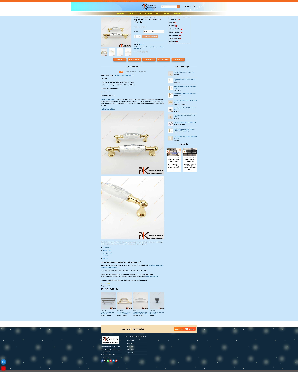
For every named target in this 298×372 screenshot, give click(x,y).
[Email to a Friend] (140, 52)
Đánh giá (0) (142, 71)
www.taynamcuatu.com (152, 276)
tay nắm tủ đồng (158, 46)
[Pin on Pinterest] (143, 52)
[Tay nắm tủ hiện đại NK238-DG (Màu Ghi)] (108, 300)
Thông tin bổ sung (131, 71)
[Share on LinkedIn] (146, 52)
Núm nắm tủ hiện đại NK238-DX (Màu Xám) (157, 313)
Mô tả (121, 71)
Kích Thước (136, 31)
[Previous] (103, 32)
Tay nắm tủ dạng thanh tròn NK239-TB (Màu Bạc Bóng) (140, 313)
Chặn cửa (105, 258)
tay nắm (139, 46)
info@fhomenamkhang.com (155, 265)
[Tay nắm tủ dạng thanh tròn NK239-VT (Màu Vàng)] (124, 300)
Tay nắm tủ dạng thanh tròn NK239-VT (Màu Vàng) (124, 313)
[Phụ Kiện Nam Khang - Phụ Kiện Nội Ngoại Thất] (149, 6)
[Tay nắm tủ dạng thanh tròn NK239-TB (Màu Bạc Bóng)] (140, 300)
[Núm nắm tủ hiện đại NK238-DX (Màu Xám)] (157, 300)
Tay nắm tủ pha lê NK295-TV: (124, 75)
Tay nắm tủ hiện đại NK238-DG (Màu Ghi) (108, 313)
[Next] (128, 32)
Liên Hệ (158, 13)
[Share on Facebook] (135, 52)
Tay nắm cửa (144, 46)
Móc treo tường (107, 250)
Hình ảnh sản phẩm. (108, 109)
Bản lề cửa (105, 256)
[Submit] (178, 6)
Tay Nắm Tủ (153, 17)
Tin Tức (166, 13)
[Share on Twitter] (138, 52)
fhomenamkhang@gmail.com (109, 267)
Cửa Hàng (148, 13)
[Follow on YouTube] (116, 360)
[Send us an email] (105, 360)
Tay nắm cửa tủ (107, 247)
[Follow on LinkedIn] (113, 360)
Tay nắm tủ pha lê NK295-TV (108, 99)
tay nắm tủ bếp (151, 46)
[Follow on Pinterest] (110, 360)
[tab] (121, 72)
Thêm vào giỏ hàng (150, 36)
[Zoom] (102, 45)
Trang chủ (120, 13)
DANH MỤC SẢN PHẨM (134, 13)
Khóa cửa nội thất (107, 253)
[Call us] (108, 360)
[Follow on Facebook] (102, 360)
